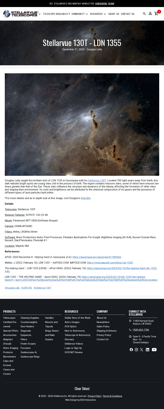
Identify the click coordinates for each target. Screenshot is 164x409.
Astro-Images (72, 322)
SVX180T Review (73, 352)
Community (80, 14)
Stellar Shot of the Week (77, 317)
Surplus (49, 339)
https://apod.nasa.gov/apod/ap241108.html (97, 257)
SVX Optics (71, 326)
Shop (37, 14)
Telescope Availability (56, 13)
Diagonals (26, 330)
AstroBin (85, 198)
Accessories (9, 335)
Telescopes (21, 14)
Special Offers (10, 330)
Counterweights (29, 322)
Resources (98, 14)
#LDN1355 (26, 288)
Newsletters (103, 322)
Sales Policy (103, 326)
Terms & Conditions (112, 396)
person (150, 13)
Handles (49, 317)
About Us (113, 13)
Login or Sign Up (73, 348)
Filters (24, 339)
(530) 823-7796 (141, 329)
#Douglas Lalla (12, 288)
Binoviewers (9, 356)
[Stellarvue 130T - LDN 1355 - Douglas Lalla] (82, 124)
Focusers (26, 348)
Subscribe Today (104, 3)
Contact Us (128, 13)
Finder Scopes (28, 343)
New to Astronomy (75, 330)
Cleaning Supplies (30, 317)
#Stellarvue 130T (42, 288)
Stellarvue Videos (74, 343)
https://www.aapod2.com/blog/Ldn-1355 (110, 262)
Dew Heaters (27, 326)
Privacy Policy (104, 335)
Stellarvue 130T (97, 180)
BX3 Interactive (88, 400)
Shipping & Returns (107, 330)
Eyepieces (26, 335)
